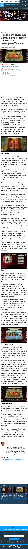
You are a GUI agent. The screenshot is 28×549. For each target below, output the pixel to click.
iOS (2, 1)
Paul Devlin (4, 65)
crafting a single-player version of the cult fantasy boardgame (14, 104)
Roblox (11, 1)
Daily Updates (8, 533)
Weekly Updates (19, 533)
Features (3, 32)
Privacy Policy (15, 542)
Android (6, 1)
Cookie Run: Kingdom (13, 8)
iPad (2, 66)
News (16, 1)
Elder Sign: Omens (6, 277)
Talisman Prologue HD (14, 66)
